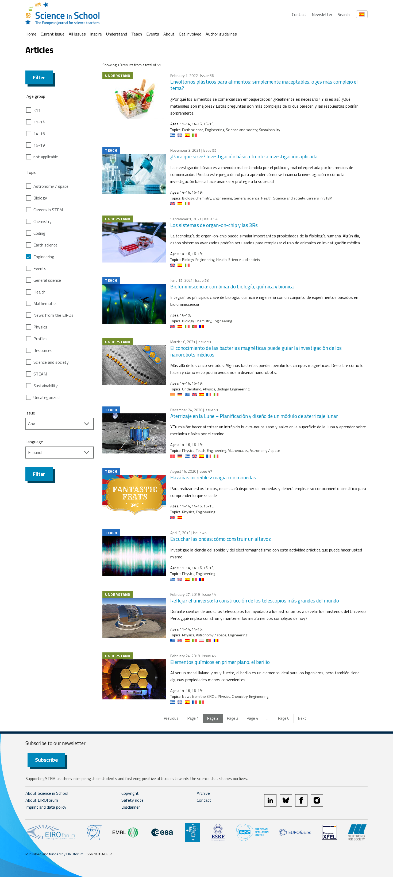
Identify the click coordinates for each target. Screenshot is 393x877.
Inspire (96, 34)
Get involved (190, 34)
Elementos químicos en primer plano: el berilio (220, 662)
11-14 (39, 122)
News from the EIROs (53, 315)
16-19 (39, 145)
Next (302, 718)
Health (39, 292)
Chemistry (42, 221)
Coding (39, 233)
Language (34, 441)
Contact (299, 14)
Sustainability (45, 385)
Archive (203, 793)
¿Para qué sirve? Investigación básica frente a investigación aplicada (244, 156)
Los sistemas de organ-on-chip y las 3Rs (214, 225)
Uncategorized (46, 397)
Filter (39, 77)
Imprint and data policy (45, 807)
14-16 (39, 133)
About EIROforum (41, 800)
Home (30, 34)
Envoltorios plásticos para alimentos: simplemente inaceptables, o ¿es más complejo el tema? (264, 85)
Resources (42, 350)
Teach (136, 34)
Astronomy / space (50, 186)
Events (152, 34)
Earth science (45, 245)
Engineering (43, 256)
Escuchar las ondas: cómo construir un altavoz (220, 539)
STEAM (40, 374)
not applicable (45, 157)
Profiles (40, 338)
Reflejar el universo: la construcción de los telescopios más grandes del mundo (254, 600)
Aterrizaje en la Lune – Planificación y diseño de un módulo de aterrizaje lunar (254, 416)
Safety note (132, 800)
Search (344, 14)
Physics (40, 327)
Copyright (130, 793)
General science (47, 280)
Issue (30, 413)
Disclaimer (130, 807)
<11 (37, 110)
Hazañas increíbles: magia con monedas (213, 477)
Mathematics (45, 303)
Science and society (51, 362)
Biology (40, 198)
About (169, 34)
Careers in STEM (48, 209)
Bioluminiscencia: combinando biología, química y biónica (232, 286)
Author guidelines (221, 34)
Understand (116, 34)
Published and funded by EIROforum (54, 854)
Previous (171, 718)
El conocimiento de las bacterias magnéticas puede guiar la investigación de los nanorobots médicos (256, 351)
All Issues (77, 34)
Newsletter (322, 14)
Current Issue (52, 34)
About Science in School (46, 793)
